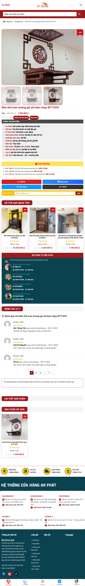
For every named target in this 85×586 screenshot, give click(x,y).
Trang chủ (8, 21)
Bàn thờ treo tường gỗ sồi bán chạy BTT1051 (14, 443)
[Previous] (6, 57)
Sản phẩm (35, 544)
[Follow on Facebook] (4, 574)
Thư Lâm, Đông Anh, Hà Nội (62, 520)
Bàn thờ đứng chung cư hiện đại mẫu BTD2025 (42, 237)
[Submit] (79, 14)
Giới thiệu (35, 540)
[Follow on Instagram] (10, 574)
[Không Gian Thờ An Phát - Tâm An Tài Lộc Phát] (42, 4)
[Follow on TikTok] (16, 574)
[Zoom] (4, 82)
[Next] (79, 57)
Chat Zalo (30, 270)
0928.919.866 (19, 270)
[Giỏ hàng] (81, 5)
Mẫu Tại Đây (43, 168)
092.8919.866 (19, 289)
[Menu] (6, 5)
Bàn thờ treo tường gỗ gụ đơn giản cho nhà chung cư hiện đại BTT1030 (70, 237)
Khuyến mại (19, 21)
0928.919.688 (19, 279)
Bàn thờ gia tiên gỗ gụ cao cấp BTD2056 (14, 237)
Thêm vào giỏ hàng (21, 117)
